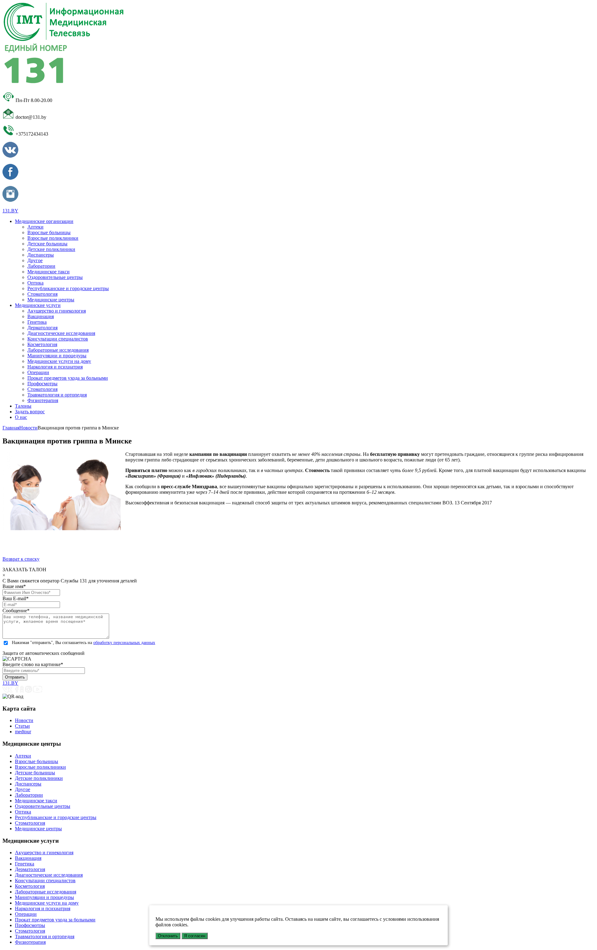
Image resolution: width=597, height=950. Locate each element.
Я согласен (194, 936)
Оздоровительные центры (55, 277)
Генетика (37, 322)
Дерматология (42, 327)
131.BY (10, 210)
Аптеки (35, 226)
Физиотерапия (42, 400)
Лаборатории (41, 266)
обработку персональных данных (124, 642)
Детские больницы (47, 243)
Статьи (22, 726)
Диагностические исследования (61, 333)
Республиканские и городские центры (68, 288)
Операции (38, 372)
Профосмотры (42, 383)
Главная (10, 427)
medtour (23, 731)
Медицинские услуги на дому (59, 361)
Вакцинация (40, 316)
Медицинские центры (50, 299)
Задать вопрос (30, 411)
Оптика (35, 282)
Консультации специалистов (57, 338)
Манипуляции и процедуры (56, 355)
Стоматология (42, 294)
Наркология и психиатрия (55, 366)
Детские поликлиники (51, 249)
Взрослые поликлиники (52, 238)
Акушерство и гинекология (56, 310)
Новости (28, 427)
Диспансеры (40, 254)
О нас (21, 417)
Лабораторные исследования (58, 350)
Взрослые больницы (49, 232)
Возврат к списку (20, 559)
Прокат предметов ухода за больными (67, 378)
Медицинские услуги (38, 305)
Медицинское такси (48, 271)
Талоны (23, 406)
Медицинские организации (44, 221)
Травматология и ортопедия (57, 394)
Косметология (42, 344)
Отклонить (168, 936)
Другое (35, 260)
